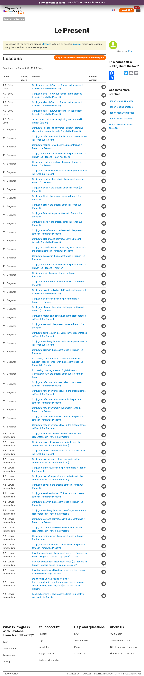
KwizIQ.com (116, 633)
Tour (5, 642)
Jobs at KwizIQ (81, 640)
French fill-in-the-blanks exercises (121, 126)
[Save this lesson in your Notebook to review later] (103, 87)
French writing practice (120, 118)
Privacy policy (10, 673)
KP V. (130, 51)
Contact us (79, 653)
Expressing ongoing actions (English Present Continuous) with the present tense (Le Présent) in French (57, 373)
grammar (76, 44)
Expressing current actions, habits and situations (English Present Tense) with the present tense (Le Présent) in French (57, 362)
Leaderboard (9, 648)
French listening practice (121, 101)
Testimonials (9, 655)
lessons (47, 44)
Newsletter (44, 647)
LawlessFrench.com (120, 640)
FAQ (76, 633)
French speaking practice (121, 112)
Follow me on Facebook (124, 647)
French (7, 19)
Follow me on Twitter (123, 653)
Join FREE (126, 10)
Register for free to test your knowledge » (80, 57)
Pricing (6, 661)
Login (41, 640)
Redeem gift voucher (49, 660)
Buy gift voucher (47, 653)
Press (77, 647)
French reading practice (121, 106)
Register (43, 633)
